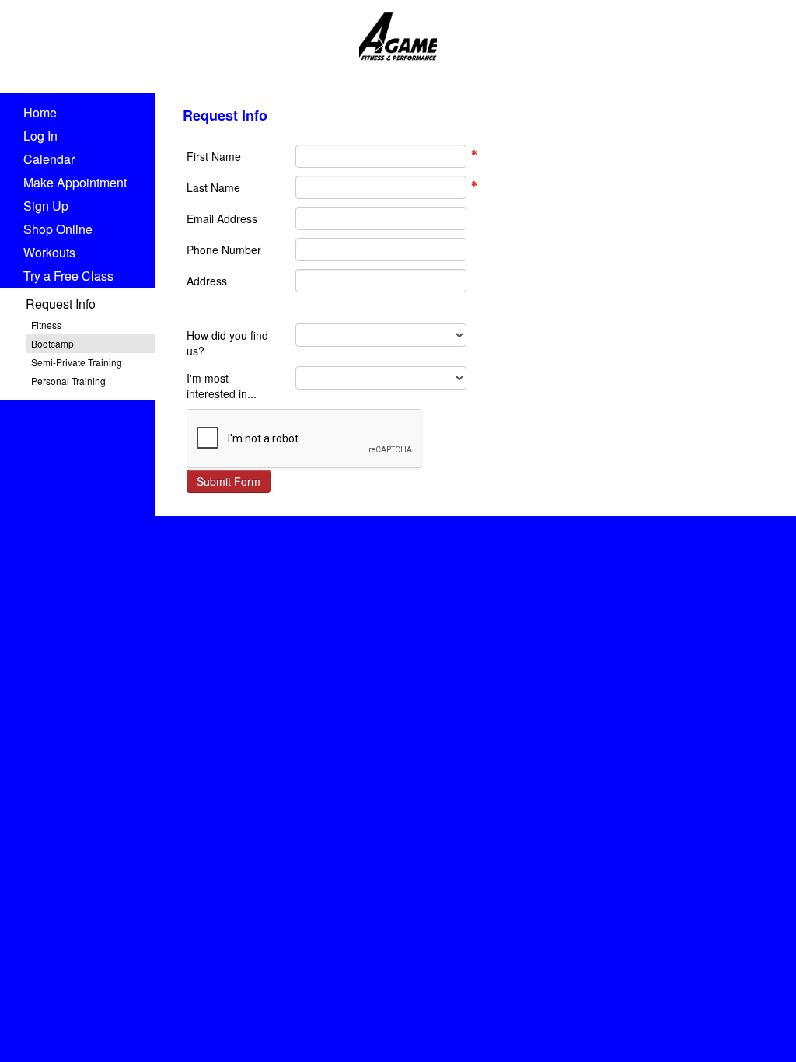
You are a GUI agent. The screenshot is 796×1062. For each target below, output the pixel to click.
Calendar (49, 159)
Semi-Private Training (76, 362)
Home (40, 112)
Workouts (49, 252)
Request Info (61, 304)
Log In (40, 136)
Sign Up (45, 206)
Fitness (46, 324)
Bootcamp (52, 343)
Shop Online (58, 229)
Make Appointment (75, 182)
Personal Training (68, 380)
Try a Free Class (68, 276)
